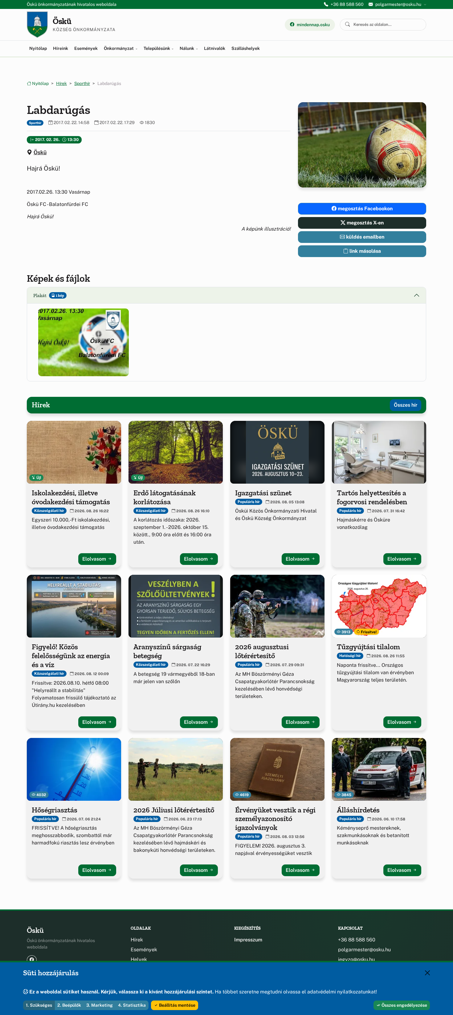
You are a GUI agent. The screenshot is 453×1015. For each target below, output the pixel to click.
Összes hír (405, 405)
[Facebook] (32, 960)
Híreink (60, 48)
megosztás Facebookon (365, 208)
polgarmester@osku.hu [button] (398, 4)
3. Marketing (99, 1005)
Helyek (139, 959)
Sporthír (82, 83)
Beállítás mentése (176, 1005)
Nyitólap (38, 48)
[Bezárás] (427, 973)
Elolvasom (94, 559)
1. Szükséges (39, 1005)
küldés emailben (364, 237)
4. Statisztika (132, 1005)
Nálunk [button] (187, 48)
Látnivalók (214, 48)
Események (86, 48)
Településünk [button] (157, 48)
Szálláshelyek (245, 48)
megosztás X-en (364, 223)
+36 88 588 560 (347, 4)
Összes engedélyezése (404, 1005)
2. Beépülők (69, 1005)
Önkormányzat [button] (119, 48)
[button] (83, 342)
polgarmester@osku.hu (364, 950)
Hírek (61, 83)
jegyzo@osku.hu (356, 959)
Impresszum (248, 940)
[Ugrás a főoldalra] (37, 24)
